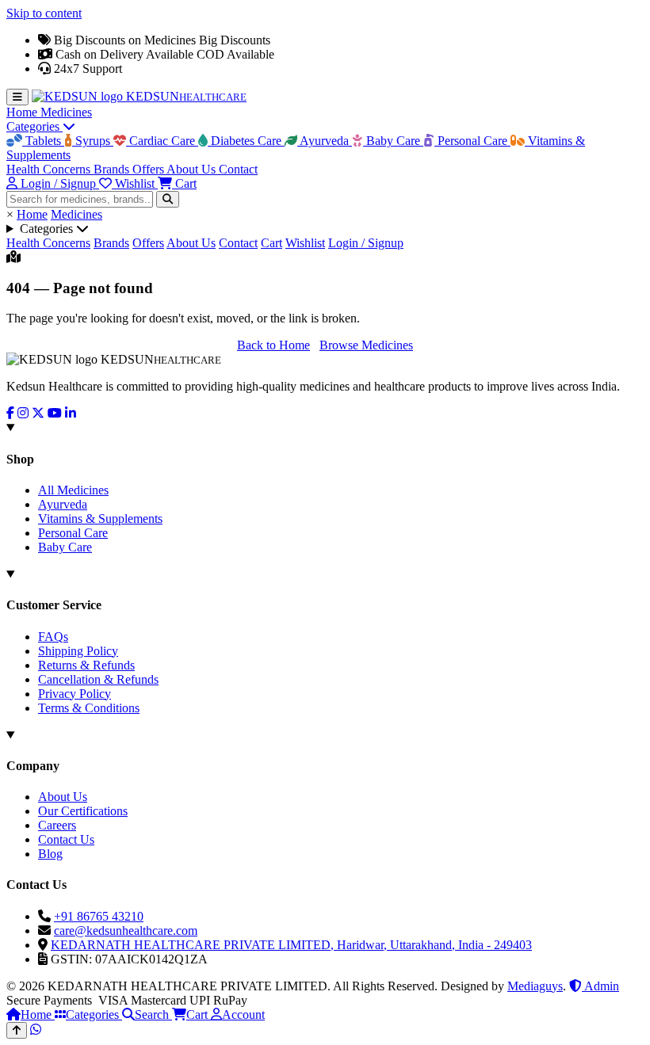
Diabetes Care (246, 140)
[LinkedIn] (70, 413)
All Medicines (73, 490)
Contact (238, 169)
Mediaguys (535, 986)
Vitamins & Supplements (100, 518)
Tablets (43, 140)
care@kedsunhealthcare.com (125, 930)
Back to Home (273, 345)
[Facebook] (10, 413)
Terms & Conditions (89, 708)
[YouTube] (55, 413)
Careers (57, 825)
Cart (271, 243)
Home (23, 112)
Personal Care (472, 140)
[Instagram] (23, 413)
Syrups (92, 140)
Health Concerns (50, 169)
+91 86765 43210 (98, 916)
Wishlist (305, 243)
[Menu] (17, 97)
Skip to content (44, 13)
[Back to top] (16, 1030)
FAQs (53, 636)
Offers (149, 169)
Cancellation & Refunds (98, 679)
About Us (192, 169)
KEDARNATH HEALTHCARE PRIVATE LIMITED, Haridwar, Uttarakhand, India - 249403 (291, 945)
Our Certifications (83, 811)
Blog (50, 853)
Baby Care (393, 140)
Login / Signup (365, 243)
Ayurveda (324, 140)
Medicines (66, 112)
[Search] (167, 199)
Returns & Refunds (86, 665)
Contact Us (66, 839)
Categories (34, 126)
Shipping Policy (78, 651)
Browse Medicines (366, 345)
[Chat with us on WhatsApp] (35, 1029)
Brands (113, 169)
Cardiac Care (162, 140)
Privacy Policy (74, 693)
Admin (600, 986)
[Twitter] (38, 413)
